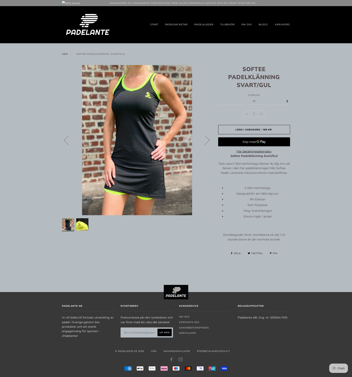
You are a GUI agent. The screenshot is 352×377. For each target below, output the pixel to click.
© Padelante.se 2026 (129, 351)
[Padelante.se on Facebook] (171, 360)
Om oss (246, 24)
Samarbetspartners (194, 327)
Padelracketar (176, 24)
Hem (65, 54)
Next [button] (204, 140)
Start (154, 24)
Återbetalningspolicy (213, 351)
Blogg (263, 24)
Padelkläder (203, 24)
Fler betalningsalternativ (254, 151)
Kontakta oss (189, 322)
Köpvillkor (187, 333)
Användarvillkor (177, 351)
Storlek (254, 95)
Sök (154, 351)
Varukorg (282, 24)
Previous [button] (69, 140)
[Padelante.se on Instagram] (180, 360)
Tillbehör (227, 24)
